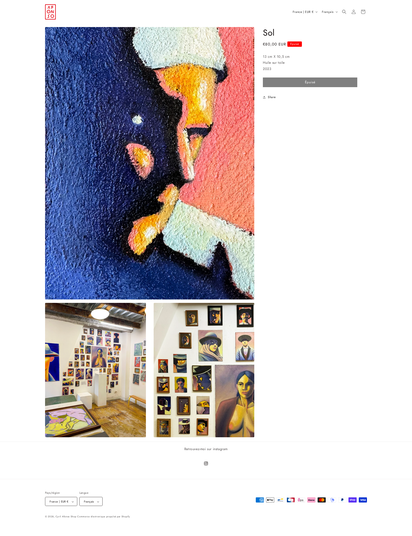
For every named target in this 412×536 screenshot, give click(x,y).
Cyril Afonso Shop (66, 516)
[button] (344, 12)
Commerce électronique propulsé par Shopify (103, 516)
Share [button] (272, 97)
